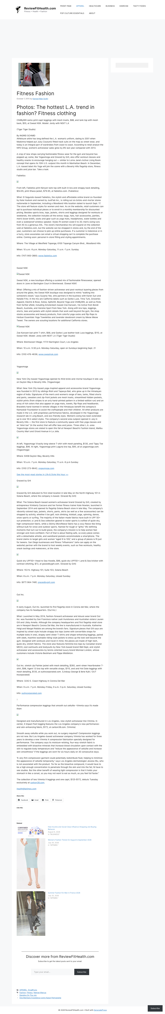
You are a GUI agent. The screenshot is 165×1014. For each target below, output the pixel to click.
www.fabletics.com (47, 255)
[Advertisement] (82, 37)
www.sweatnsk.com (48, 354)
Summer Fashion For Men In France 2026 (64, 893)
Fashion (22, 993)
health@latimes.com (26, 789)
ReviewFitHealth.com (40, 8)
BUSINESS (110, 6)
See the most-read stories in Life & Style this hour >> (42, 474)
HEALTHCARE (95, 6)
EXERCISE (124, 6)
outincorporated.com (32, 693)
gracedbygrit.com (46, 582)
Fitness (30, 993)
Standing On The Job (28, 995)
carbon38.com (37, 782)
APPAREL (80, 6)
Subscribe (81, 972)
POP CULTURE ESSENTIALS (72, 13)
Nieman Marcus (40, 993)
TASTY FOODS (139, 6)
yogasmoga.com (46, 468)
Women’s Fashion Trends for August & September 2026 (69, 840)
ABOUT (92, 13)
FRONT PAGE (65, 6)
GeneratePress (100, 1010)
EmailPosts (32, 990)
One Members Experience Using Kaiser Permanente (40, 998)
